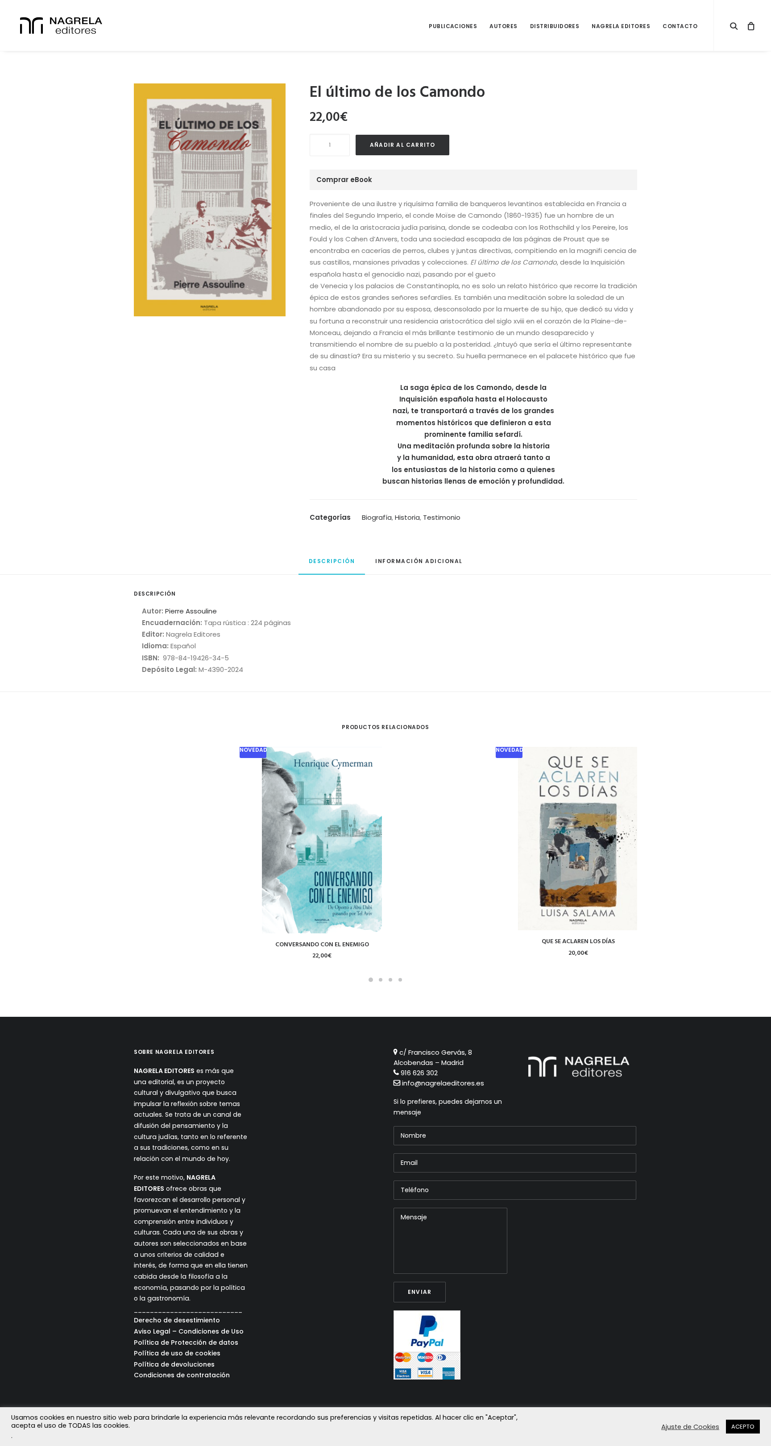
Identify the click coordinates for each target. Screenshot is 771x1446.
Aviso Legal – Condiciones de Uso (189, 1331)
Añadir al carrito (402, 145)
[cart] (748, 25)
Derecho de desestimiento (177, 1320)
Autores (503, 26)
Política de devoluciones (174, 1364)
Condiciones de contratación (182, 1375)
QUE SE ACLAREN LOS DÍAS (578, 941)
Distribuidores (555, 26)
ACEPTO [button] (742, 1426)
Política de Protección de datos (186, 1342)
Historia (407, 517)
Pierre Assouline (191, 611)
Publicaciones (453, 26)
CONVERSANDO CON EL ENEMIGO (322, 945)
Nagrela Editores (621, 26)
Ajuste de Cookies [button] (690, 1427)
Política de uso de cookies (177, 1353)
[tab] (331, 565)
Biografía (377, 517)
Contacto (680, 26)
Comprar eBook (344, 179)
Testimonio (441, 517)
